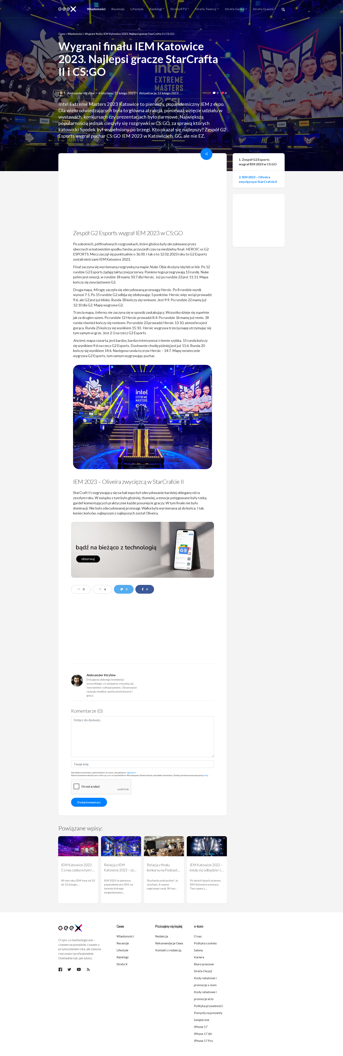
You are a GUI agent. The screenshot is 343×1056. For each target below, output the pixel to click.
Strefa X (122, 964)
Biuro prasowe (204, 964)
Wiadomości (74, 33)
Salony (198, 950)
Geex (61, 33)
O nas (198, 936)
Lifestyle (122, 950)
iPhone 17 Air (203, 1034)
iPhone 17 (200, 1027)
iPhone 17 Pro (203, 1040)
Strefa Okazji (203, 971)
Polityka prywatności (208, 1006)
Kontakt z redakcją (168, 950)
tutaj (206, 775)
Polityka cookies (205, 943)
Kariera (199, 957)
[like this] (222, 93)
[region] (142, 192)
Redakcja (161, 936)
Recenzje (123, 943)
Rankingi (122, 957)
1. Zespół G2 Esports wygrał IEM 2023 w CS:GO (258, 162)
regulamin (131, 772)
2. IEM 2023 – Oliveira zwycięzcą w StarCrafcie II (258, 179)
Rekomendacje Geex (169, 943)
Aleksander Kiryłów (80, 93)
